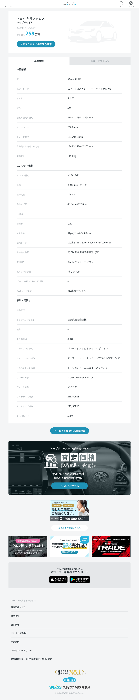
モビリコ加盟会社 (19, 633)
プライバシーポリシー (21, 650)
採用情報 (15, 624)
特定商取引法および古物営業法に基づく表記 (31, 658)
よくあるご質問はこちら (69, 527)
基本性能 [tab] (39, 61)
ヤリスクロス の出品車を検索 (36, 44)
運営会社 (15, 615)
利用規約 (15, 641)
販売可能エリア (18, 607)
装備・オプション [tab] (100, 61)
